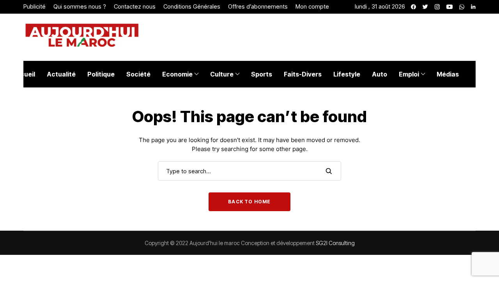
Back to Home (249, 202)
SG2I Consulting (335, 243)
